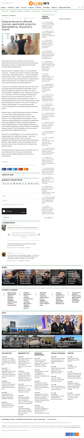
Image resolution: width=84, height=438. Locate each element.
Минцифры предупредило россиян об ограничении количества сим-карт (57, 397)
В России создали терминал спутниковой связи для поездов (57, 379)
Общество (54, 7)
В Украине (31, 7)
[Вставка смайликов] (22, 183)
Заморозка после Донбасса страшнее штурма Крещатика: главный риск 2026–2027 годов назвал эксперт (48, 98)
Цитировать (21, 247)
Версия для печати (30, 18)
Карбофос (9, 253)
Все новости (48, 218)
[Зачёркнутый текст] (11, 183)
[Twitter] (74, 434)
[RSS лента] (77, 434)
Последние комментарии (24, 419)
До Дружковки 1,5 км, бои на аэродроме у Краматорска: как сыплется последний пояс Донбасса (48, 34)
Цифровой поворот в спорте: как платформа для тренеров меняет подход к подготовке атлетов (74, 386)
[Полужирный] (3, 183)
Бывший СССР (36, 11)
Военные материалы (64, 7)
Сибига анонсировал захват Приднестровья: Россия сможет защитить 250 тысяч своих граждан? (25, 411)
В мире (17, 7)
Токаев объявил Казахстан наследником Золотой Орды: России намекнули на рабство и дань (9, 386)
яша (8, 225)
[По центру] (17, 183)
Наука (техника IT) (47, 11)
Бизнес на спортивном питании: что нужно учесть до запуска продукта (74, 397)
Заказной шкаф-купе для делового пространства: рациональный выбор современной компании (74, 376)
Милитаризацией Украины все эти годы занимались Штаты (8, 405)
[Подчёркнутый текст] (8, 183)
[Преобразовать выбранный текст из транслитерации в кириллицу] (34, 183)
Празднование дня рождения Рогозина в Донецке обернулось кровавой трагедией (8, 396)
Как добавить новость (8, 419)
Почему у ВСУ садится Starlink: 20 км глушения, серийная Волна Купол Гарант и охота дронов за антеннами (47, 43)
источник (5, 162)
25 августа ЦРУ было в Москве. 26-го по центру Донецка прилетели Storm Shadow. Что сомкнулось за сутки (48, 107)
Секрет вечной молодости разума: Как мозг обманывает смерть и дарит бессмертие (58, 370)
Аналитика (11, 7)
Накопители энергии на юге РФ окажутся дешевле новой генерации (58, 387)
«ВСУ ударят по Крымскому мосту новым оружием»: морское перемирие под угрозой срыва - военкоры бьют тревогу (9, 373)
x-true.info (4, 426)
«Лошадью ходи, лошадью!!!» (72, 367)
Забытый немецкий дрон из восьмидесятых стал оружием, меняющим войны (58, 361)
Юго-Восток (5, 11)
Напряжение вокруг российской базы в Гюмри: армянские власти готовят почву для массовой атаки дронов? (25, 400)
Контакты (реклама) (39, 419)
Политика (38, 7)
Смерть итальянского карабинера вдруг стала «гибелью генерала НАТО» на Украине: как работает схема (48, 77)
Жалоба (28, 247)
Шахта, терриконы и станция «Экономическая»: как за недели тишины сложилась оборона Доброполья (48, 141)
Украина (12, 15)
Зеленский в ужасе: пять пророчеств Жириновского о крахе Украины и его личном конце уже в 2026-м (25, 389)
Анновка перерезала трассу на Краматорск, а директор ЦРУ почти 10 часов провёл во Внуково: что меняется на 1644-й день (48, 209)
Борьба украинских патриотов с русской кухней (48, 133)
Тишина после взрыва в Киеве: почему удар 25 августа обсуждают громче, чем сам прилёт (48, 180)
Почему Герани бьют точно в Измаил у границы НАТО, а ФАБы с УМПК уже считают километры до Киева (48, 25)
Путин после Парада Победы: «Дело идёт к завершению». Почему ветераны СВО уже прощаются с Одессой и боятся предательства (25, 376)
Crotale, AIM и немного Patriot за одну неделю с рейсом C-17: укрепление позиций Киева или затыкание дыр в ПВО (48, 161)
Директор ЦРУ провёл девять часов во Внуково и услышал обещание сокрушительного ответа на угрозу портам (48, 190)
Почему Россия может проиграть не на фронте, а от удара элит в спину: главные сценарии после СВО (9, 361)
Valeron (13, 18)
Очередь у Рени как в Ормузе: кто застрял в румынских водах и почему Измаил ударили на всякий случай (48, 151)
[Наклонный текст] (6, 183)
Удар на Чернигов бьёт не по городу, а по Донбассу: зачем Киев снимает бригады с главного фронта (48, 125)
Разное (55, 11)
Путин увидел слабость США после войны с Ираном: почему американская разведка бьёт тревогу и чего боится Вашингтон (48, 54)
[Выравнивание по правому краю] (19, 183)
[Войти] (82, 7)
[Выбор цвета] (25, 183)
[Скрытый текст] (29, 183)
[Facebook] (67, 434)
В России (23, 7)
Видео (4, 267)
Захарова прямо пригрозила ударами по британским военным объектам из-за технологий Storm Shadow (48, 88)
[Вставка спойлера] (37, 183)
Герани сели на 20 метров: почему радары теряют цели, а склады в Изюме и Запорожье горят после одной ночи (48, 171)
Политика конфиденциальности (72, 427)
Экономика (46, 7)
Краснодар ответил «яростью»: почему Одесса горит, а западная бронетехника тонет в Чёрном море (44, 299)
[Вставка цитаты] (31, 183)
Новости (3, 7)
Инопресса (28, 11)
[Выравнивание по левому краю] (14, 183)
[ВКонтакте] (70, 434)
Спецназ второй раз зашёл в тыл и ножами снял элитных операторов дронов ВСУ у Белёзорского (48, 116)
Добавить (6, 217)
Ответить (14, 247)
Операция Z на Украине (16, 11)
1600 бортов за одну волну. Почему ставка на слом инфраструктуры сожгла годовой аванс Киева (48, 200)
